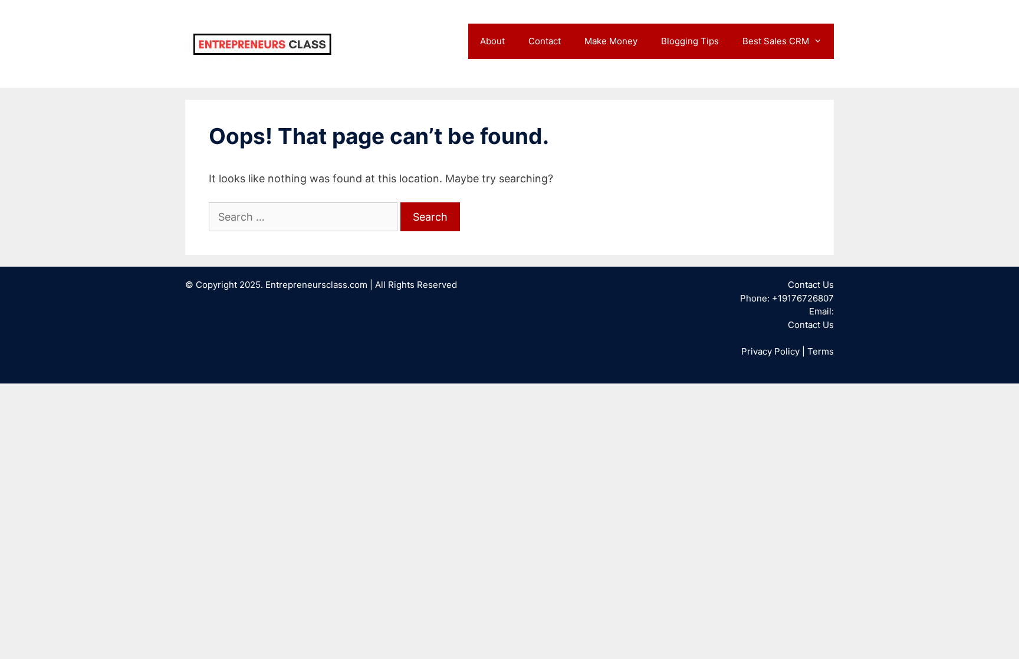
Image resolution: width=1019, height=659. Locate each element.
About (492, 41)
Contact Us (811, 324)
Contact (544, 41)
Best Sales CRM (775, 41)
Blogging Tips (690, 41)
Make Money (610, 41)
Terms (820, 351)
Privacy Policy (770, 351)
